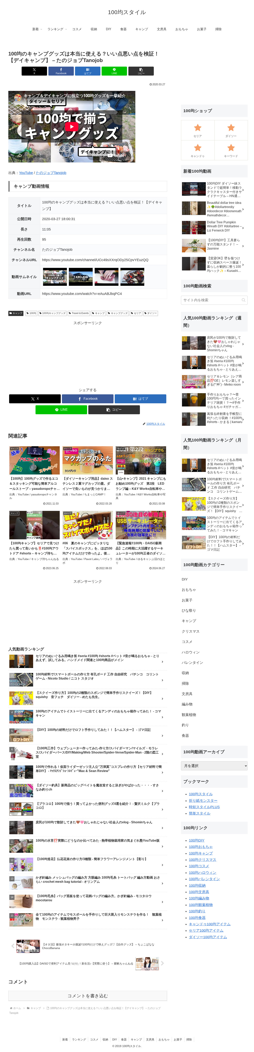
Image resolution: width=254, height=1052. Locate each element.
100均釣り (197, 911)
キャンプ (17, 313)
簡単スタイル (199, 813)
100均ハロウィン (202, 873)
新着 (65, 1039)
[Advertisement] (87, 354)
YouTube (26, 173)
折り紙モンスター (203, 801)
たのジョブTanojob (51, 173)
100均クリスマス (202, 860)
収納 (105, 1039)
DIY (114, 1039)
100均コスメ (199, 866)
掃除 (189, 1039)
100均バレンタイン (204, 879)
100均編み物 (199, 898)
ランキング (79, 1039)
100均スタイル (201, 794)
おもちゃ (164, 1039)
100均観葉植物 (201, 905)
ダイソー (152, 313)
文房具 (150, 1039)
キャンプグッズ (119, 313)
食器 (124, 1039)
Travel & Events (80, 313)
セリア (137, 313)
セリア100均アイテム (206, 930)
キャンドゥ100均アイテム (210, 924)
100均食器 (197, 918)
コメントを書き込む (87, 995)
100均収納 (197, 886)
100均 (33, 313)
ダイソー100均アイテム (208, 937)
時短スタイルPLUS (204, 807)
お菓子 (178, 1039)
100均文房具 (199, 892)
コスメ (94, 1039)
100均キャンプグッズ (53, 313)
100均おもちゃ (201, 847)
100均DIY (196, 840)
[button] (141, 71)
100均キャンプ (201, 853)
